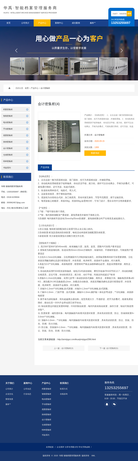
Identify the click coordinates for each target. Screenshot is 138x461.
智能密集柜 (8, 116)
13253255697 (116, 388)
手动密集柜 (8, 129)
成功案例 (76, 23)
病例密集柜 (8, 142)
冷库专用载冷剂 (71, 447)
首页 (8, 23)
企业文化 (9, 394)
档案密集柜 (8, 109)
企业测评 (60, 447)
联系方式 (64, 389)
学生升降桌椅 (84, 447)
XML (93, 456)
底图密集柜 (8, 135)
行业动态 (27, 394)
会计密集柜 (45, 88)
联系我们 (64, 383)
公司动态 (27, 389)
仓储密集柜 (8, 155)
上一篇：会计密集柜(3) (63, 348)
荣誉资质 (9, 399)
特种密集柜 (8, 161)
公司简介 (25, 23)
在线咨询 (64, 394)
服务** (93, 23)
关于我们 (10, 383)
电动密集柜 (8, 122)
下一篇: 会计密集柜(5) (109, 348)
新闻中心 (59, 23)
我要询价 (95, 153)
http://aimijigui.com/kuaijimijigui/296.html (76, 339)
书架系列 (7, 168)
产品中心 (42, 23)
